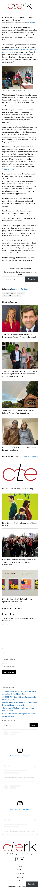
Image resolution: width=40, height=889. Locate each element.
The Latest (9, 24)
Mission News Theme (14, 886)
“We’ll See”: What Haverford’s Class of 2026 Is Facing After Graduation (18, 411)
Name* (4, 649)
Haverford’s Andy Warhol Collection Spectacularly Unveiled (17, 600)
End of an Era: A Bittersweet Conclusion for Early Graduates (19, 448)
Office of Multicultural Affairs (11, 296)
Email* (4, 656)
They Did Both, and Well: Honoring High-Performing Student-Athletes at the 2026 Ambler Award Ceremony (19, 373)
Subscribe (31, 279)
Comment (5, 625)
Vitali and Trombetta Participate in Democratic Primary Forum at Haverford (19, 335)
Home (20, 866)
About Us (20, 870)
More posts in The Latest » (30, 456)
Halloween (21, 293)
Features (32, 22)
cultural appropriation (9, 293)
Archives (20, 881)
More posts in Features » (31, 302)
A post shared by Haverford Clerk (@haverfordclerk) (21, 777)
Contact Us (20, 873)
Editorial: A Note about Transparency (17, 488)
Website (4, 663)
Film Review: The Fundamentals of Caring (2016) (20, 524)
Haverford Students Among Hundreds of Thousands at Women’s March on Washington (18, 562)
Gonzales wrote (8, 169)
